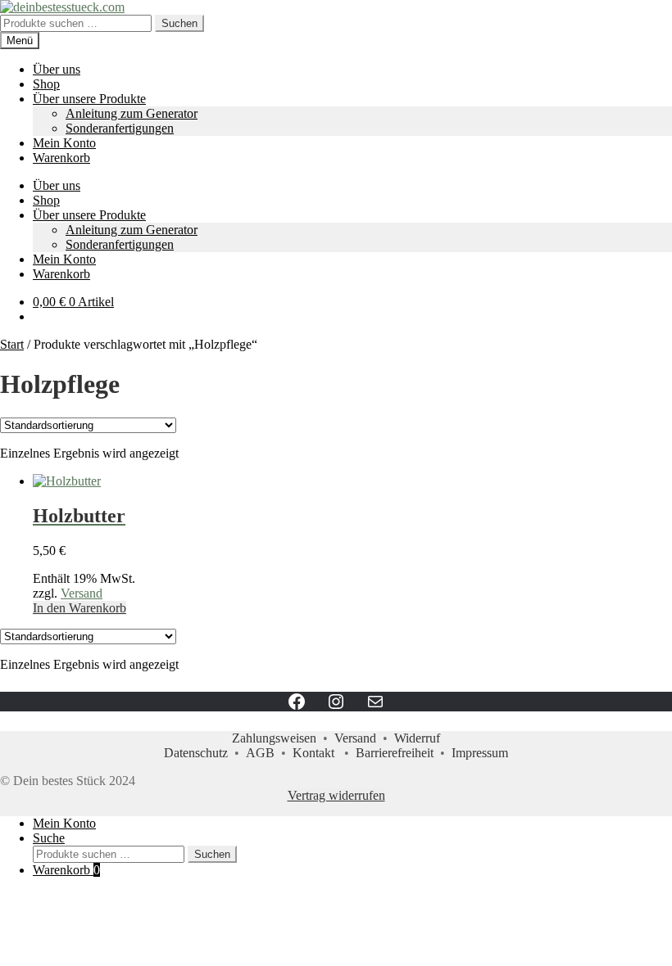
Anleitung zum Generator (132, 113)
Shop (46, 84)
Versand (81, 593)
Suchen (179, 23)
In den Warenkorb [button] (79, 608)
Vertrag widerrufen (336, 795)
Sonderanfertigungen (120, 128)
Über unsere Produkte (89, 99)
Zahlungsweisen (274, 738)
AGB (260, 753)
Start (12, 344)
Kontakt (313, 753)
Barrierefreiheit (395, 753)
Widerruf (417, 738)
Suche (49, 838)
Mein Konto (64, 143)
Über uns (56, 69)
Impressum (480, 753)
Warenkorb (61, 158)
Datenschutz (196, 753)
